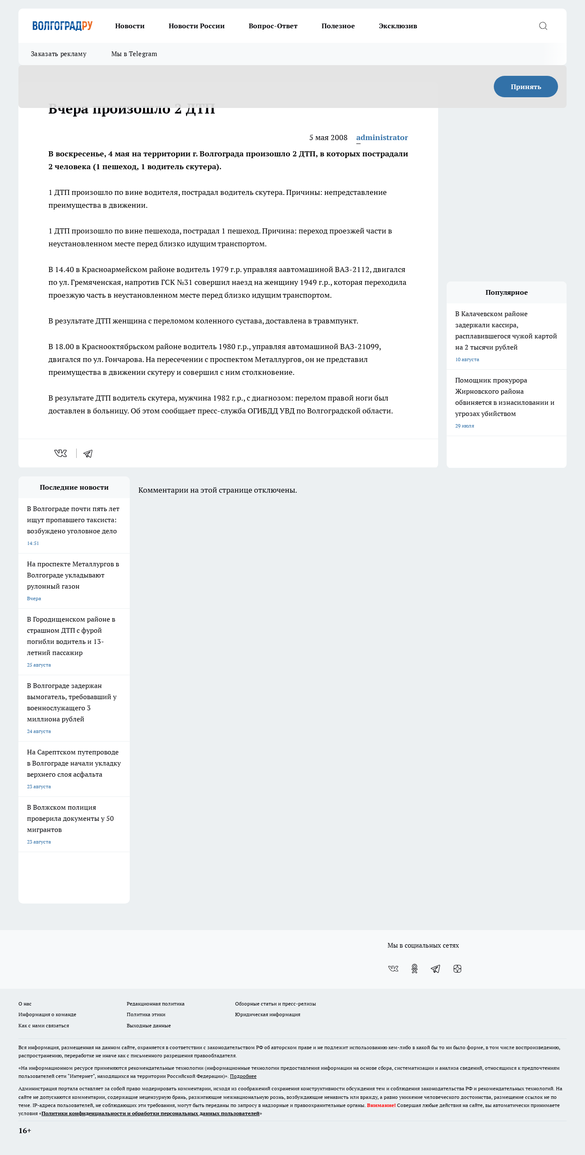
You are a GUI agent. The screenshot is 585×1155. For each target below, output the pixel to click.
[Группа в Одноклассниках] (414, 968)
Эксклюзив (398, 25)
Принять (526, 86)
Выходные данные (149, 1025)
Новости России (197, 25)
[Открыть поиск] (543, 25)
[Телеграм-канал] (436, 968)
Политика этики (146, 1014)
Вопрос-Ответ (273, 25)
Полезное (338, 25)
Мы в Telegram (134, 54)
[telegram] (90, 453)
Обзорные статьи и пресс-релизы (275, 1003)
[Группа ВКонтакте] (393, 968)
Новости (130, 25)
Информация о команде (47, 1014)
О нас (25, 1003)
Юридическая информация (267, 1014)
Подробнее (243, 1076)
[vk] (61, 453)
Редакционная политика (156, 1003)
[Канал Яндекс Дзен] (457, 968)
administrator (382, 137)
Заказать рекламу (59, 54)
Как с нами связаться (43, 1025)
